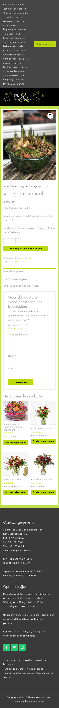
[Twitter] (14, 647)
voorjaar (12, 261)
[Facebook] (6, 647)
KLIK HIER (36, 571)
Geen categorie (19, 186)
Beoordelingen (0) (13, 271)
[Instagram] (22, 647)
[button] (50, 116)
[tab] (29, 271)
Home (6, 186)
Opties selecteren (15, 442)
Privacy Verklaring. (14, 83)
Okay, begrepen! (45, 44)
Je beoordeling (17, 334)
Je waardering (17, 324)
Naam (12, 355)
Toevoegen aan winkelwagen (26, 248)
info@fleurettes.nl (21, 550)
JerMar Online (36, 701)
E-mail (12, 368)
